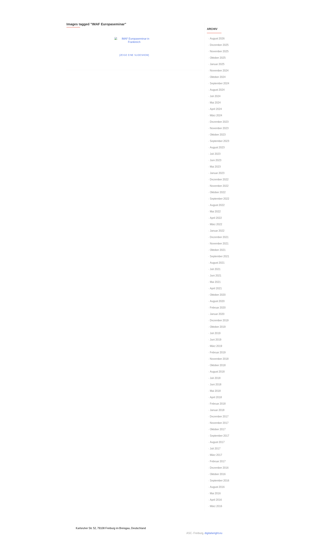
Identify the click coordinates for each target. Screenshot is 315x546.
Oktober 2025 (218, 57)
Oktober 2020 (218, 294)
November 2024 (219, 70)
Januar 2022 (217, 230)
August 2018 (217, 371)
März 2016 (216, 506)
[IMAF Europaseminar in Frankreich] (134, 43)
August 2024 (217, 89)
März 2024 (216, 115)
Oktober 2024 (218, 77)
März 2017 (216, 455)
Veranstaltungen (161, 6)
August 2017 (217, 442)
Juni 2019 (215, 339)
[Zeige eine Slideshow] (134, 55)
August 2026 (217, 38)
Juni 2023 (215, 160)
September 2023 (219, 141)
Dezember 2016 (219, 467)
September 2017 (219, 435)
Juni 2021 (215, 275)
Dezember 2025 (219, 45)
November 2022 (219, 185)
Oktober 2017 (218, 429)
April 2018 (216, 397)
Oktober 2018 (218, 365)
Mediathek (229, 6)
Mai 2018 (215, 390)
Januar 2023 (217, 173)
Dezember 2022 (219, 179)
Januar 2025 (217, 64)
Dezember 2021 (219, 237)
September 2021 (219, 256)
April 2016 (216, 499)
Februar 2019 (218, 352)
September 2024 (219, 83)
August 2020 (217, 301)
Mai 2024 (215, 102)
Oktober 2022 (218, 192)
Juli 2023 (215, 153)
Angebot (122, 6)
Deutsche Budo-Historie (206, 6)
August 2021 (217, 262)
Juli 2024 (215, 96)
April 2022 (216, 217)
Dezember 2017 (219, 416)
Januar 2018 (217, 410)
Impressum (244, 6)
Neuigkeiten (181, 6)
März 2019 (216, 346)
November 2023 (219, 128)
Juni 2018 (215, 384)
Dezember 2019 (219, 320)
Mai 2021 (215, 282)
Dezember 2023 (219, 121)
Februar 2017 (218, 461)
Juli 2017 (215, 448)
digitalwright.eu (213, 533)
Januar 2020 (217, 314)
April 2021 (216, 288)
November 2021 (219, 243)
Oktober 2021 (218, 250)
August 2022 (217, 205)
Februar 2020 (218, 307)
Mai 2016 (215, 493)
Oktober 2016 (218, 474)
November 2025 (219, 51)
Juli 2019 (215, 333)
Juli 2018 (215, 378)
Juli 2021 (215, 269)
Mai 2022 (215, 211)
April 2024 (216, 109)
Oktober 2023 (218, 134)
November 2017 (219, 422)
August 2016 (217, 487)
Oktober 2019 (218, 326)
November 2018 (219, 358)
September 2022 (219, 198)
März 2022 (216, 224)
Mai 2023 (215, 166)
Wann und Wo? (140, 6)
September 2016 (219, 480)
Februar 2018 (218, 403)
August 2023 (217, 147)
